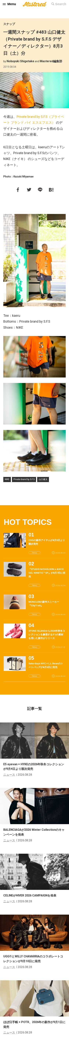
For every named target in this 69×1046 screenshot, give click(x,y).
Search (60, 4)
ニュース (9, 774)
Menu (11, 4)
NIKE (7, 479)
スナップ (9, 24)
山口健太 (43, 479)
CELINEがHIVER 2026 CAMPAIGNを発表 (29, 895)
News (34, 553)
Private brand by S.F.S (24, 479)
